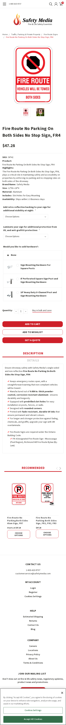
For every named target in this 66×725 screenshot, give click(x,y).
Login (33, 588)
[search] (50, 4)
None (13, 255)
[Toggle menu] (4, 6)
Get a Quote (32, 340)
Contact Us (33, 625)
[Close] (62, 692)
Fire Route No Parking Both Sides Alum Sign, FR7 (17, 521)
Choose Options (18, 534)
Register (33, 592)
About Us (33, 658)
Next (60, 75)
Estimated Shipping (33, 616)
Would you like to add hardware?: (21, 246)
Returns (33, 621)
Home (5, 34)
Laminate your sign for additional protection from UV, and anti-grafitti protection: (30, 228)
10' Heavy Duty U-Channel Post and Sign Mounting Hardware (39, 294)
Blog (33, 629)
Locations (33, 650)
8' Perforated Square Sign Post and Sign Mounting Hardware (39, 280)
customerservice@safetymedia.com (33, 573)
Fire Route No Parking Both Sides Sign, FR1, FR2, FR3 (46, 521)
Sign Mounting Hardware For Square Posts (36, 266)
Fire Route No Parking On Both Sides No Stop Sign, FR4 (29, 37)
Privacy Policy (33, 654)
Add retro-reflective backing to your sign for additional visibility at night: (27, 209)
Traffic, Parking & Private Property (25, 34)
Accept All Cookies (33, 719)
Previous (5, 75)
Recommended (33, 468)
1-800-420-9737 (15, 4)
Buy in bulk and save (42, 310)
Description (33, 353)
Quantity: (7, 310)
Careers (33, 646)
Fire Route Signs (51, 34)
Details (33, 360)
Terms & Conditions (33, 663)
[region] (33, 706)
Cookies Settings (33, 710)
